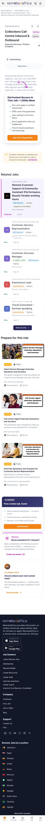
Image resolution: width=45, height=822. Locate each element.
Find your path (12, 592)
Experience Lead (21, 282)
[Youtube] (14, 733)
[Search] (35, 3)
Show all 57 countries (22, 813)
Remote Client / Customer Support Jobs (15, 13)
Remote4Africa (6, 11)
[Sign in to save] (32, 26)
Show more (22, 66)
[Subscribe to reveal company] (39, 45)
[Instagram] (10, 733)
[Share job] (38, 26)
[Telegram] (29, 733)
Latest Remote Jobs (21, 11)
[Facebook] (5, 733)
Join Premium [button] (22, 526)
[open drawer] (3, 3)
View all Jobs (21, 328)
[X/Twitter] (19, 733)
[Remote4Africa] (15, 622)
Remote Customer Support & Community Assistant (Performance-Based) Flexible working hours (26, 192)
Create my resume (13, 554)
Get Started (32, 160)
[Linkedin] (24, 733)
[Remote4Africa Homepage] (19, 4)
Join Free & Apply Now (22, 138)
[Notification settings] (40, 3)
